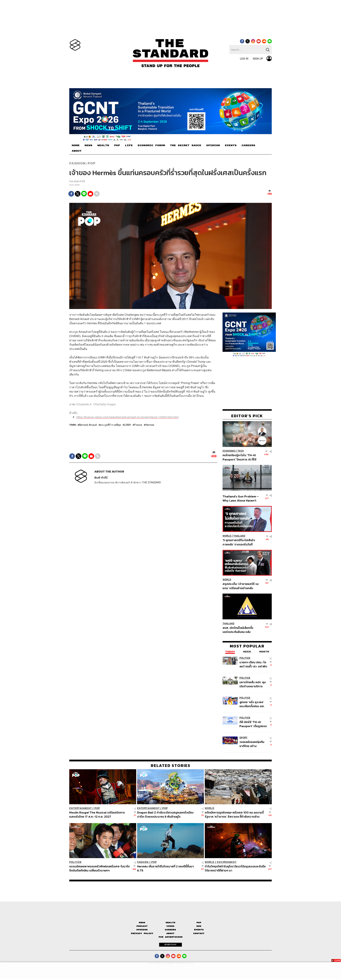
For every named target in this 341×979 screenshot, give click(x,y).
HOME (76, 145)
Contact (198, 933)
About (170, 933)
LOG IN (244, 58)
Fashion (77, 163)
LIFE (129, 145)
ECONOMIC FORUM (151, 145)
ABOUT (77, 151)
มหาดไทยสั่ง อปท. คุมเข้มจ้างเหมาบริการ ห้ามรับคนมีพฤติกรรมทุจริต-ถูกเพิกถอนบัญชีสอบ (252, 684)
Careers (170, 930)
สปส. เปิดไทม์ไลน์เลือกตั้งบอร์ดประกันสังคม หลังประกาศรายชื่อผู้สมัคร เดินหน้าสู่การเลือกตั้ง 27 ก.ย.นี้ (239, 630)
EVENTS (231, 145)
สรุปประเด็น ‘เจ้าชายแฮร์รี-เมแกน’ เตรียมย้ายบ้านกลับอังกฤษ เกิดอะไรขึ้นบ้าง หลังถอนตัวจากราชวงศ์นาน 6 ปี (241, 586)
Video (170, 926)
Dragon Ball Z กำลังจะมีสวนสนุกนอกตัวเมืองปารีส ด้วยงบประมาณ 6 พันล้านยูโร (165, 814)
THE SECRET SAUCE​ (185, 145)
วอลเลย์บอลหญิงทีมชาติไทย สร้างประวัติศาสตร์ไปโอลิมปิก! (251, 744)
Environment (227, 862)
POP (117, 145)
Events (199, 930)
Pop (198, 923)
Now (198, 926)
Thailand (239, 536)
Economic (229, 451)
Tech (240, 451)
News (142, 923)
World (227, 536)
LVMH (127, 424)
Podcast (142, 926)
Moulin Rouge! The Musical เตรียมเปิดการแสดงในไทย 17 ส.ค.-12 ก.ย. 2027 (97, 814)
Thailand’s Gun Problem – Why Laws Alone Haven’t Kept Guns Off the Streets (241, 498)
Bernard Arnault (88, 424)
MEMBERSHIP (170, 944)
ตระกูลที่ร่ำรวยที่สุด (110, 424)
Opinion (142, 930)
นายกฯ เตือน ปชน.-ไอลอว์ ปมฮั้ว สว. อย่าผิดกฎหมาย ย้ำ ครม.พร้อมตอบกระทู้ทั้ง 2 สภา (253, 664)
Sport (243, 737)
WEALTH (103, 145)
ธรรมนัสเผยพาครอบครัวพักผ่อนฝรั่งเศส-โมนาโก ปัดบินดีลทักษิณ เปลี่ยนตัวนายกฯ (99, 868)
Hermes (149, 424)
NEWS (88, 145)
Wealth (170, 923)
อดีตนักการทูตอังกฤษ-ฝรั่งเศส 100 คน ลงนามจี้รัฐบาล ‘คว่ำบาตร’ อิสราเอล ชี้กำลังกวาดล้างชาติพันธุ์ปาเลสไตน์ (234, 814)
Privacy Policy (142, 933)
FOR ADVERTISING (171, 937)
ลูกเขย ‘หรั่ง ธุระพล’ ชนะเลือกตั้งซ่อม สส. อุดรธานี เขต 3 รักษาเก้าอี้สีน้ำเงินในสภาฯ (252, 704)
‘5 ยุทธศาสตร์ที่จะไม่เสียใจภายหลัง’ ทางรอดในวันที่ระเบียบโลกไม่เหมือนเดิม (239, 542)
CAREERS (248, 145)
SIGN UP (258, 58)
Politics (244, 658)
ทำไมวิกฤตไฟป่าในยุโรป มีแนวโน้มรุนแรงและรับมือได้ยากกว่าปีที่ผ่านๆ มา (235, 868)
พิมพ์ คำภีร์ (79, 181)
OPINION (213, 145)
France (138, 424)
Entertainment (80, 808)
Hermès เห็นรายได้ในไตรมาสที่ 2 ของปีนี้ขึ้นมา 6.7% (165, 868)
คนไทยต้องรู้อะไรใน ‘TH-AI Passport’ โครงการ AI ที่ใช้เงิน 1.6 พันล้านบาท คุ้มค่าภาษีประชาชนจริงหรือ (240, 457)
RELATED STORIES (170, 765)
